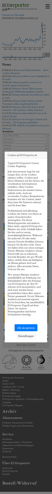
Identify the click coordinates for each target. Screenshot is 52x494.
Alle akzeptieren (26, 328)
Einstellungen (26, 336)
